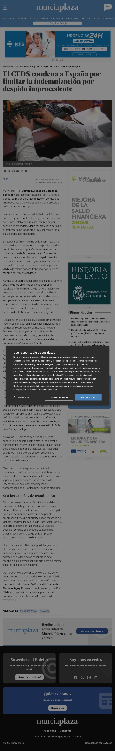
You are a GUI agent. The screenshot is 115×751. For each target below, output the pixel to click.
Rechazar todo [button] (59, 397)
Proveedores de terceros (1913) (41, 371)
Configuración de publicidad (26, 386)
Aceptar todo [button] (88, 397)
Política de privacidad (47, 389)
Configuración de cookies (25, 389)
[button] (21, 397)
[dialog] (57, 375)
